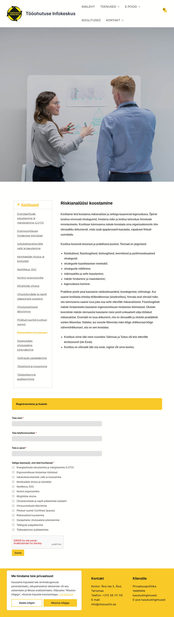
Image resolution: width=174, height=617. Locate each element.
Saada (18, 552)
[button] (33, 205)
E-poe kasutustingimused (149, 599)
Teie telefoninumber (24, 432)
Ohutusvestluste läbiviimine (32, 505)
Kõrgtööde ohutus (28, 285)
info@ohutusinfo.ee (103, 604)
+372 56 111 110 (112, 595)
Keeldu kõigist (27, 602)
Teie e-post (19, 447)
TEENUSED (108, 6)
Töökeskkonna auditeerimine (32, 529)
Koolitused (30, 205)
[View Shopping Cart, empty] (165, 13)
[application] (117, 7)
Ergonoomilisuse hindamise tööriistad (37, 472)
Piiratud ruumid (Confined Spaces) (36, 510)
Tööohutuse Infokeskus (50, 13)
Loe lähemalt (66, 594)
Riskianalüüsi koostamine (30, 515)
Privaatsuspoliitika (144, 586)
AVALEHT (88, 6)
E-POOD (131, 6)
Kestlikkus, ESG (26, 269)
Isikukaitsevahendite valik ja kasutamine (39, 477)
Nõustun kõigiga (60, 602)
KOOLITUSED (91, 20)
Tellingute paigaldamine (32, 358)
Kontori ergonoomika (30, 277)
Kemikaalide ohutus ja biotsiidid (34, 481)
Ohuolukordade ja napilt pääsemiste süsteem (42, 501)
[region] (44, 590)
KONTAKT (113, 20)
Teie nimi (18, 417)
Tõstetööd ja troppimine (32, 366)
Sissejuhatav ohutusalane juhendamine (25, 345)
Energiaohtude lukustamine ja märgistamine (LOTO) (30, 218)
